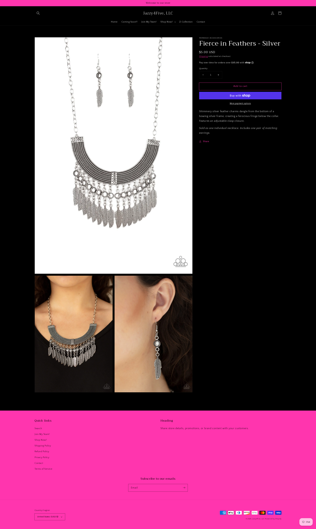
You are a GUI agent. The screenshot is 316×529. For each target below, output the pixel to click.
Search (38, 428)
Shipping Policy (43, 445)
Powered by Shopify (273, 519)
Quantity (203, 68)
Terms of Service (43, 469)
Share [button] (206, 141)
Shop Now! (41, 440)
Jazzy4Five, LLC (258, 519)
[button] (38, 13)
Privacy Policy (42, 457)
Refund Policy (42, 451)
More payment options (240, 103)
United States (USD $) (47, 517)
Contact (39, 463)
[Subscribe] (184, 487)
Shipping (203, 56)
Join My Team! (42, 434)
